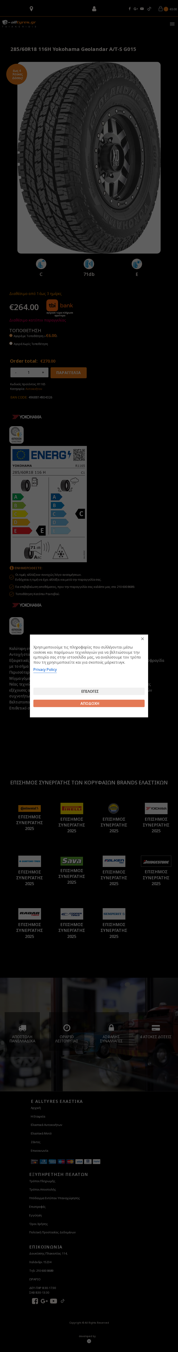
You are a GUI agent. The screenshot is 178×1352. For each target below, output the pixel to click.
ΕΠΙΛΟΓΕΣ (90, 691)
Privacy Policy (45, 669)
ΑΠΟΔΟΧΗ (89, 703)
